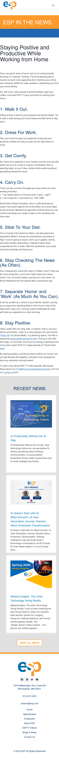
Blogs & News (29, 732)
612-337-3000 (29, 696)
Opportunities (29, 714)
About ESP (29, 723)
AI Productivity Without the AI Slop (28, 438)
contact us (9, 372)
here (2, 348)
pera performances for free (24, 338)
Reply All (5, 335)
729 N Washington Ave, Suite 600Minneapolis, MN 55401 (29, 687)
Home (30, 709)
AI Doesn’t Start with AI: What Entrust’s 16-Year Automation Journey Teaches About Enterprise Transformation (30, 519)
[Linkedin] (27, 679)
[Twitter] (32, 679)
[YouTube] (37, 679)
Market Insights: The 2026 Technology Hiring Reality (26, 598)
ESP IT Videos (29, 727)
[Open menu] (53, 5)
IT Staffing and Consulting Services (33, 369)
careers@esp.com (29, 703)
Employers (29, 718)
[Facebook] (22, 679)
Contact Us (29, 736)
